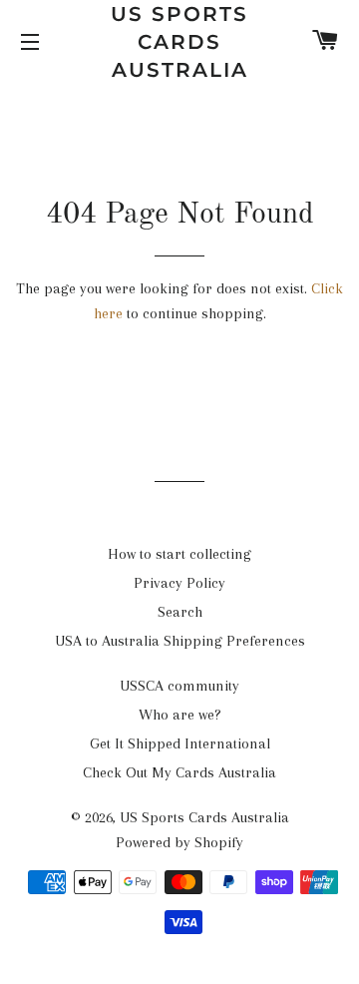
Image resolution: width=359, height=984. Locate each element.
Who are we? (180, 715)
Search (180, 612)
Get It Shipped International (180, 743)
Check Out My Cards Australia (179, 772)
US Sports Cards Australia (179, 42)
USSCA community (179, 686)
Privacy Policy (179, 583)
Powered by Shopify (179, 842)
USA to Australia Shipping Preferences (180, 641)
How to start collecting (179, 554)
